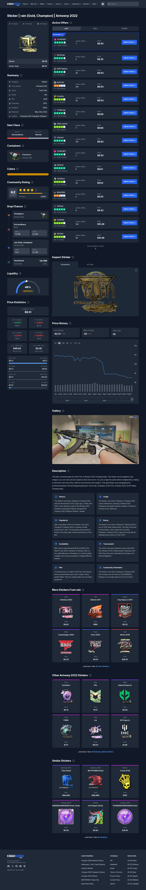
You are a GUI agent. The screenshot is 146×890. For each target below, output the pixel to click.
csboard (60, 137)
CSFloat (60, 206)
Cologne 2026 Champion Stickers (93, 872)
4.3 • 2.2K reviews (60, 61)
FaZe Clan (43, 90)
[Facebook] (17, 866)
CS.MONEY (61, 39)
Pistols (25, 4)
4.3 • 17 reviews (59, 143)
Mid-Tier (34, 4)
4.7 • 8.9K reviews (60, 45)
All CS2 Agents (133, 876)
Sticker (44, 82)
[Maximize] (136, 270)
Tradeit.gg (61, 110)
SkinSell (60, 234)
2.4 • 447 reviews (60, 198)
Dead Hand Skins (87, 884)
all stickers (102, 837)
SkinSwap (61, 55)
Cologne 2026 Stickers (89, 876)
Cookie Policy (115, 880)
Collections (76, 4)
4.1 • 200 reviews (60, 130)
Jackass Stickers (87, 868)
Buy (66, 28)
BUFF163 (60, 82)
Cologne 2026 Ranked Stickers (92, 860)
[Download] (56, 461)
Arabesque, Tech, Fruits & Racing (93, 864)
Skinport (60, 165)
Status (112, 868)
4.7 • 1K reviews (59, 75)
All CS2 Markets (133, 880)
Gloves (58, 4)
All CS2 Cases (132, 868)
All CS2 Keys (132, 872)
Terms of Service (116, 872)
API (111, 860)
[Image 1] (94, 461)
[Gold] (28, 174)
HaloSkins (61, 179)
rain (45, 95)
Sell (95, 28)
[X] (13, 866)
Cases (66, 4)
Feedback (113, 864)
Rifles (42, 4)
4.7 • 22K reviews (60, 116)
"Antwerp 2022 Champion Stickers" (33, 116)
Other (94, 4)
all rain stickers (102, 666)
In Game (14, 24)
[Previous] (55, 439)
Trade (124, 28)
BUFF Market (62, 69)
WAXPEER (61, 192)
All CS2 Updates (133, 884)
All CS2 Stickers (133, 864)
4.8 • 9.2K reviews (60, 212)
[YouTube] (21, 866)
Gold (45, 99)
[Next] (135, 439)
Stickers (86, 4)
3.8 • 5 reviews (59, 240)
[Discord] (9, 866)
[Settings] (103, 4)
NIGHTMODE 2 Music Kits (90, 880)
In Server (28, 24)
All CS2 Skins (132, 860)
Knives (49, 4)
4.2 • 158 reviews (60, 226)
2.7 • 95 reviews (59, 88)
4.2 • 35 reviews (59, 102)
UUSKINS (60, 220)
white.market (62, 124)
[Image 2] (97, 461)
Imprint (112, 884)
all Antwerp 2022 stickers (102, 752)
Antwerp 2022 (41, 86)
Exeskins (60, 96)
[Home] (14, 4)
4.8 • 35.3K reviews (60, 171)
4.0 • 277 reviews (60, 185)
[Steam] (25, 866)
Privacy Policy (115, 876)
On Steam (43, 24)
